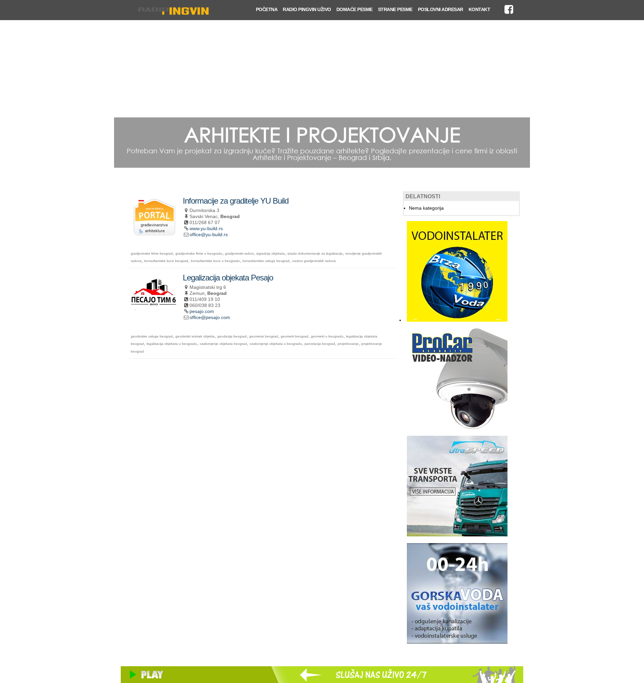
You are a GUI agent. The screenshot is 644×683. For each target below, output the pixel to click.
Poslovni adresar (440, 9)
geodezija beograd (232, 336)
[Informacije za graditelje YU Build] (154, 233)
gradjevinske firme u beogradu (198, 253)
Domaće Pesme (354, 9)
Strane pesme (395, 9)
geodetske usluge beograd (152, 336)
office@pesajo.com (210, 317)
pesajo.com (202, 311)
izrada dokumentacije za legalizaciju (315, 253)
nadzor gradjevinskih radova (314, 261)
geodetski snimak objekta (195, 336)
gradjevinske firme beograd (152, 253)
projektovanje (348, 344)
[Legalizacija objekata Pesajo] (154, 309)
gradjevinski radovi (239, 253)
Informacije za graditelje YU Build (235, 200)
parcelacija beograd (320, 344)
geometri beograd (294, 336)
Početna (267, 9)
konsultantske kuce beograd (166, 261)
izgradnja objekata (270, 253)
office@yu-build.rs (209, 234)
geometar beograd (263, 336)
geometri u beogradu (327, 336)
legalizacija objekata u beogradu (172, 344)
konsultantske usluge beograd (266, 261)
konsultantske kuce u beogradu (215, 261)
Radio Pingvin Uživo (307, 9)
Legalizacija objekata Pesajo (228, 277)
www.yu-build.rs (206, 228)
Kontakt (479, 9)
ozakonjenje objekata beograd (223, 344)
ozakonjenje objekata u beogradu (276, 344)
